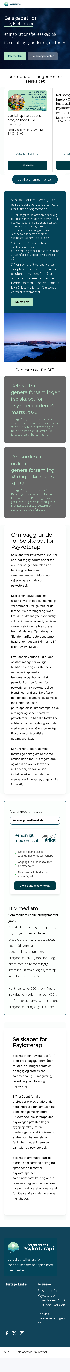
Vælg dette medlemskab (35, 885)
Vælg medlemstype (27, 812)
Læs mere (27, 165)
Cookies (43, 1314)
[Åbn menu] (6, 1290)
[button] (64, 4)
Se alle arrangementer (35, 179)
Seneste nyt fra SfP (34, 369)
